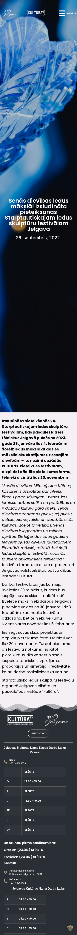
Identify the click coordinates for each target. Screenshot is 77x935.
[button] (70, 928)
